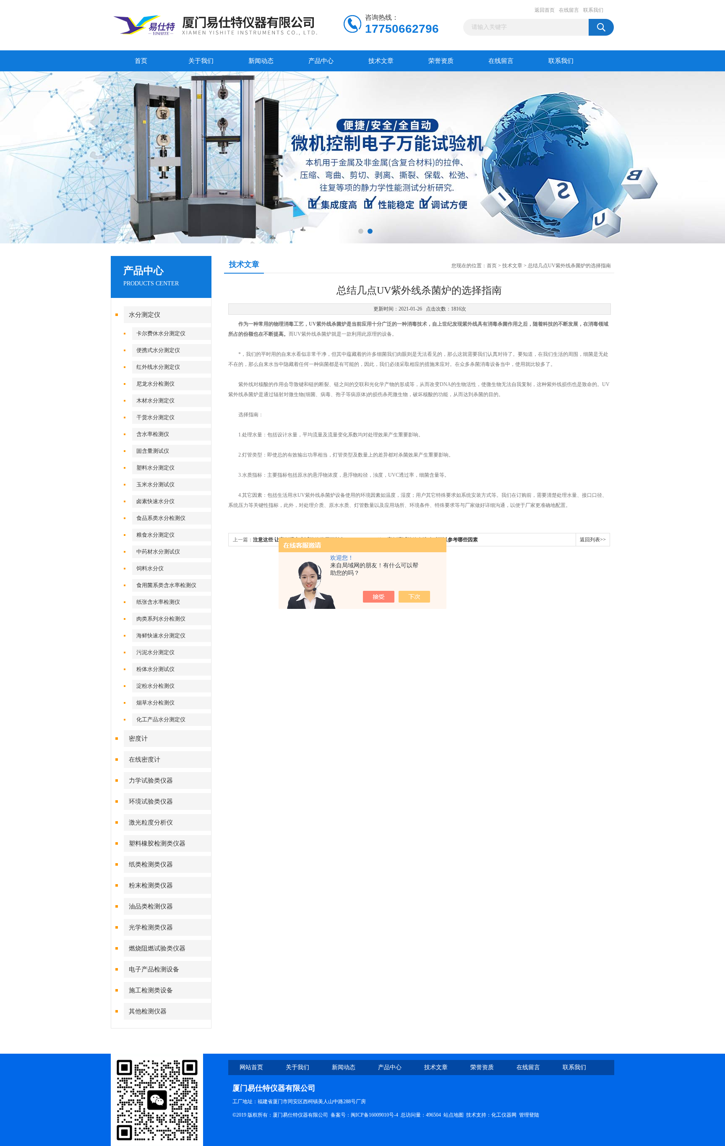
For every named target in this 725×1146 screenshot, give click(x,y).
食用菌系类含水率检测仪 (166, 585)
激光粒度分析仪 (151, 822)
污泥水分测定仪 (155, 652)
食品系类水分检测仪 (160, 518)
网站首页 (251, 1067)
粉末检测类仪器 (151, 885)
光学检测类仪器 (151, 927)
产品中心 (321, 60)
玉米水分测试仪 (155, 484)
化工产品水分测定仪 (160, 719)
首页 (141, 60)
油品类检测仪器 (151, 906)
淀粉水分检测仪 (155, 686)
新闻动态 (261, 60)
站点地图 (453, 1115)
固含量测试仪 (152, 451)
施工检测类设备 (151, 990)
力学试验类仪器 (151, 780)
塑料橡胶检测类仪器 (157, 843)
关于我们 (201, 60)
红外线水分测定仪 (158, 367)
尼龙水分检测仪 (155, 384)
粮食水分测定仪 (155, 535)
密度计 (138, 738)
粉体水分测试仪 (155, 669)
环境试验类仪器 (151, 801)
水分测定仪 (144, 314)
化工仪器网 (503, 1115)
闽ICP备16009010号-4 (374, 1115)
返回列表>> (593, 540)
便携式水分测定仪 (158, 350)
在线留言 (569, 10)
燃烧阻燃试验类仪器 (157, 948)
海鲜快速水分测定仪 (160, 635)
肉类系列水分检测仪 (160, 619)
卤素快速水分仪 (155, 501)
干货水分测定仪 (155, 417)
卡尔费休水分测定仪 (160, 333)
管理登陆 (529, 1115)
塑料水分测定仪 (155, 468)
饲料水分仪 (150, 568)
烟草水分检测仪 (155, 703)
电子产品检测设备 (154, 969)
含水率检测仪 (152, 434)
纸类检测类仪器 (151, 864)
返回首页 (545, 10)
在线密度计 (144, 759)
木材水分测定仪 (155, 400)
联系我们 (593, 10)
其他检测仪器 (148, 1011)
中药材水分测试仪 (158, 551)
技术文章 (381, 60)
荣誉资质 (441, 60)
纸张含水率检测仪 (158, 602)
